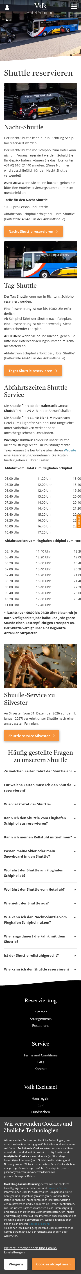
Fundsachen (40, 1112)
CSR (40, 1105)
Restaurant (40, 1025)
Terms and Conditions (41, 1055)
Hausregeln (40, 1098)
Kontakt (41, 1068)
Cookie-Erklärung (39, 1223)
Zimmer (40, 1012)
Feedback (78, 521)
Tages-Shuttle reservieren (31, 370)
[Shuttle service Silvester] (40, 666)
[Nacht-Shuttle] (40, 101)
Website (70, 450)
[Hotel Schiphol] (40, 11)
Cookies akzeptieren (53, 1264)
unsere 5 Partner (58, 1188)
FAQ (40, 1062)
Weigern (16, 1264)
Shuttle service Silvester (30, 735)
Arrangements (41, 1018)
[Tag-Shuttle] (40, 259)
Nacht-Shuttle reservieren (31, 231)
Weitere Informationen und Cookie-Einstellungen (30, 1250)
